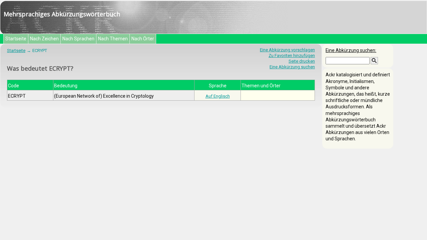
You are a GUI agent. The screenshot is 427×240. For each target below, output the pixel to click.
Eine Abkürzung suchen (292, 66)
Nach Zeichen (44, 38)
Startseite (15, 38)
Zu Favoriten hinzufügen (292, 55)
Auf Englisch (217, 96)
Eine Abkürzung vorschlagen (287, 49)
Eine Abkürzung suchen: (351, 50)
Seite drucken (302, 61)
